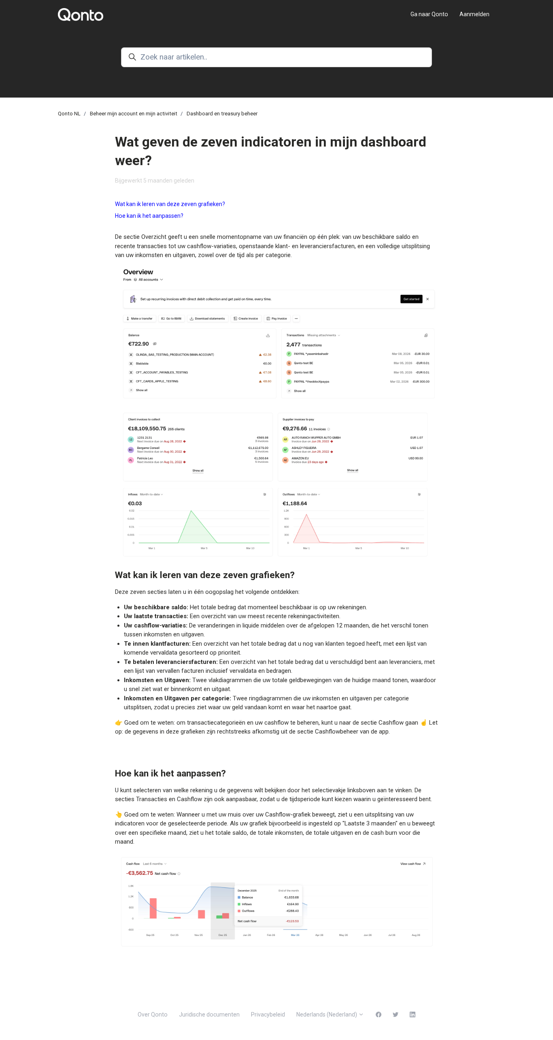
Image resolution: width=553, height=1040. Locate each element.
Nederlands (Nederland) (327, 1014)
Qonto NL (69, 114)
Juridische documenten (209, 1014)
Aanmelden (474, 14)
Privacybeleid (268, 1014)
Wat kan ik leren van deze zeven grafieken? (170, 204)
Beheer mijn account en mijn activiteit (133, 114)
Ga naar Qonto (429, 14)
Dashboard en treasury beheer (222, 114)
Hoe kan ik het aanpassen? (149, 216)
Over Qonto (153, 1014)
